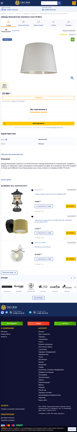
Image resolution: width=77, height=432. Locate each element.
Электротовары (43, 377)
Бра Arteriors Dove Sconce (43, 247)
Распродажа (42, 375)
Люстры (41, 331)
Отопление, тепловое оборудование (51, 369)
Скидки (40, 367)
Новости (4, 337)
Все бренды (38, 298)
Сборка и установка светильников (13, 409)
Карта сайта (42, 400)
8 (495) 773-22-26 (12, 9)
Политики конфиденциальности (54, 127)
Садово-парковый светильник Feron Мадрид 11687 (50, 194)
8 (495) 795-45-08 (50, 9)
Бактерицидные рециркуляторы (49, 395)
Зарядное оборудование (47, 352)
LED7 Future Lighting (40, 242)
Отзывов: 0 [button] (72, 34)
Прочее (41, 362)
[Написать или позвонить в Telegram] (5, 10)
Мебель (41, 385)
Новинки (41, 387)
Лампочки (41, 397)
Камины (41, 380)
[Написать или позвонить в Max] (2, 10)
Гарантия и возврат (8, 420)
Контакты (4, 331)
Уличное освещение (45, 344)
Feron (36, 189)
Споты (40, 342)
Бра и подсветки (44, 334)
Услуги (40, 357)
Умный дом (42, 364)
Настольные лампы (45, 347)
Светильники (43, 339)
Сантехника (42, 349)
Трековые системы (45, 392)
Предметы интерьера (45, 372)
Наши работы (6, 334)
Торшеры (41, 337)
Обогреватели (43, 354)
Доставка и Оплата (7, 418)
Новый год (42, 390)
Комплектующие (44, 382)
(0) (9, 272)
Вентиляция (42, 359)
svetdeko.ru (17, 428)
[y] (59, 3)
